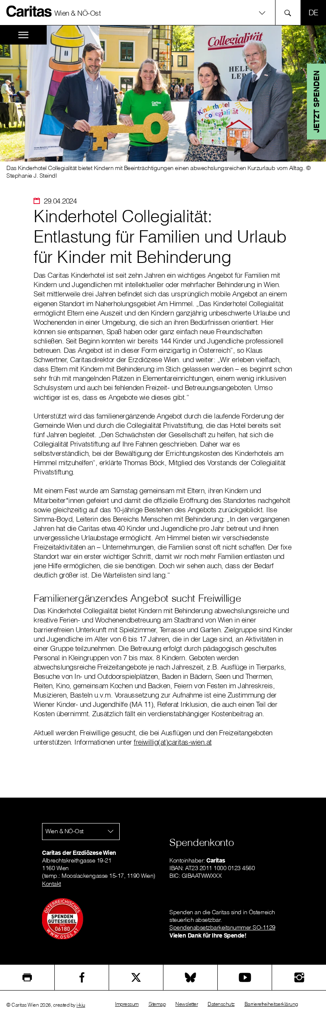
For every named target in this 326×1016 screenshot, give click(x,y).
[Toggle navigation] (23, 35)
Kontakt (51, 884)
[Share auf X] (136, 977)
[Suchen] (290, 12)
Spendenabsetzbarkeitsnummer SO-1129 (222, 927)
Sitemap (157, 1004)
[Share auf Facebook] (82, 977)
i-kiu (80, 1005)
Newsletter (186, 1004)
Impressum (127, 1004)
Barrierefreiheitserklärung (271, 1004)
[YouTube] (245, 977)
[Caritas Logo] (29, 11)
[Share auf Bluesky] (190, 977)
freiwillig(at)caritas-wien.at (173, 741)
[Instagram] (299, 977)
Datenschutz (221, 1004)
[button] (162, 12)
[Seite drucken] (27, 977)
